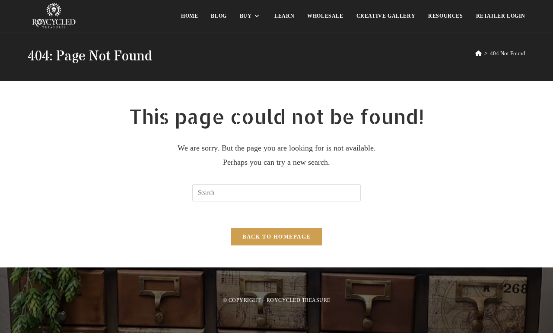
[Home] (478, 53)
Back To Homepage (276, 236)
